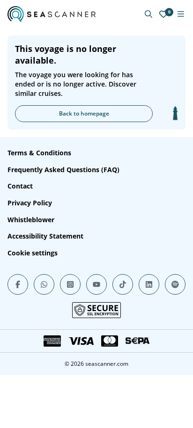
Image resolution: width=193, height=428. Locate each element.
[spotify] (175, 284)
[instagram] (70, 284)
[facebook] (17, 284)
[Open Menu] (181, 14)
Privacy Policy (29, 202)
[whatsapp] (44, 284)
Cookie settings (32, 252)
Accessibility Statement (45, 236)
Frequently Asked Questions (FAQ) (63, 169)
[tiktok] (122, 284)
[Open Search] (148, 14)
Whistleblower (30, 219)
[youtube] (96, 284)
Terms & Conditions (39, 152)
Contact (20, 185)
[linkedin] (149, 284)
